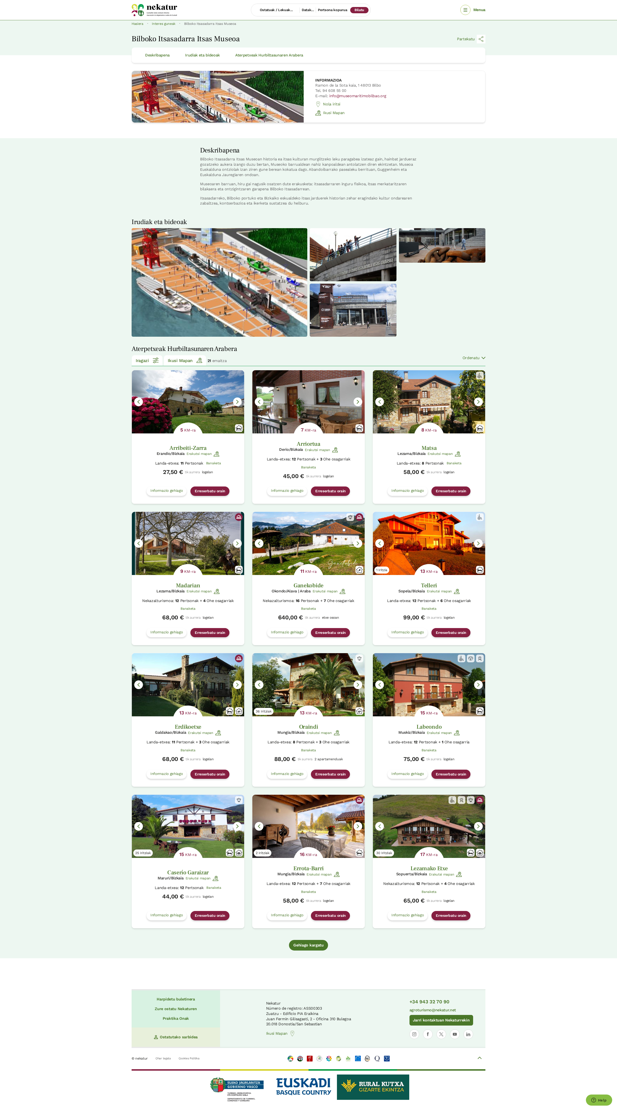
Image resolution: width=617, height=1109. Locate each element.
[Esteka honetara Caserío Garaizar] (188, 826)
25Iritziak (143, 853)
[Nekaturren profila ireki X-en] (441, 1034)
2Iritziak (262, 853)
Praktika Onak (176, 1018)
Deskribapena (157, 55)
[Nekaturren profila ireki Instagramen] (414, 1034)
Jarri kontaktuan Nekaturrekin (441, 1020)
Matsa (429, 448)
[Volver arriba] (480, 1058)
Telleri (429, 585)
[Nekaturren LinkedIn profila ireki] (468, 1034)
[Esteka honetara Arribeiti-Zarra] (188, 401)
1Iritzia (381, 570)
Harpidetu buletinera (176, 999)
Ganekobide (308, 585)
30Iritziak (384, 853)
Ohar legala (163, 1058)
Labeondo (429, 727)
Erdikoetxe (188, 727)
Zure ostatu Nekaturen (176, 1008)
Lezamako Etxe (429, 868)
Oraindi (308, 727)
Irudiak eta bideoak (202, 55)
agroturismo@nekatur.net (432, 1010)
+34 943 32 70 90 (429, 1002)
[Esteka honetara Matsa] (429, 401)
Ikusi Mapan (333, 112)
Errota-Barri (308, 868)
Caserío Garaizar (188, 872)
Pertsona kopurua (332, 10)
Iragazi (142, 360)
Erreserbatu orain (210, 491)
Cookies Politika (189, 1058)
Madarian (188, 585)
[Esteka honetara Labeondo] (429, 684)
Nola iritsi (331, 104)
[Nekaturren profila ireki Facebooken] (428, 1034)
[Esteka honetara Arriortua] (308, 401)
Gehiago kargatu (308, 945)
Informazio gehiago (166, 490)
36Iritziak (264, 711)
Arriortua (308, 444)
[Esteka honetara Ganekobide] (308, 543)
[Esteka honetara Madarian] (188, 543)
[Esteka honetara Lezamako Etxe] (429, 826)
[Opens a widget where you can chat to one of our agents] (599, 1101)
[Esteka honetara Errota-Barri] (308, 826)
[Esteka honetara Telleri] (429, 543)
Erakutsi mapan (199, 454)
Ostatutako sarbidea (179, 1037)
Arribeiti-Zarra (187, 448)
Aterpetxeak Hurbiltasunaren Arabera (269, 55)
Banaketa (213, 463)
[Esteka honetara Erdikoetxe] (188, 684)
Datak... (308, 10)
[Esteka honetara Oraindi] (308, 684)
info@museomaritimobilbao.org (357, 96)
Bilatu (359, 10)
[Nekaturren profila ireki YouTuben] (455, 1034)
